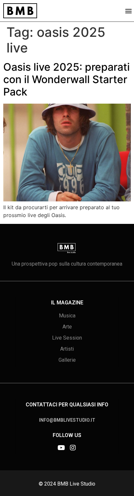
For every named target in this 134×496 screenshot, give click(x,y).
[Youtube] (61, 448)
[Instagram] (73, 448)
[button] (128, 10)
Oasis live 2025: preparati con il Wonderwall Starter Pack (66, 79)
